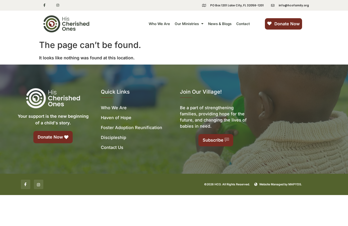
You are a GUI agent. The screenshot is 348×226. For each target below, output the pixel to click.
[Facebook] (25, 184)
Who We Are (159, 24)
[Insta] (38, 184)
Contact (243, 24)
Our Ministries (187, 24)
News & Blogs (220, 24)
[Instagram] (58, 5)
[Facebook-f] (44, 5)
